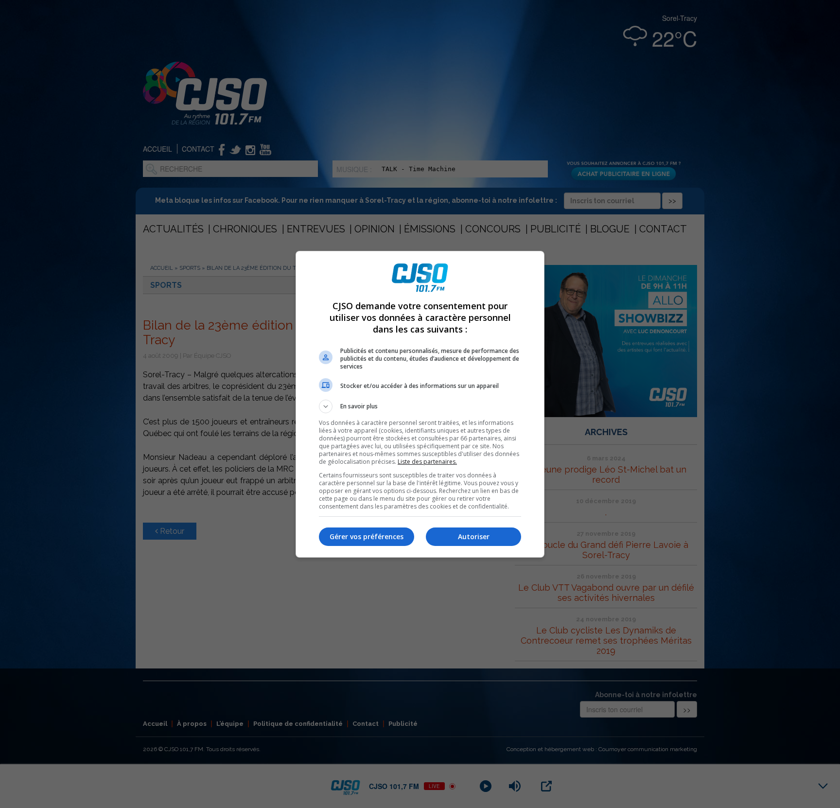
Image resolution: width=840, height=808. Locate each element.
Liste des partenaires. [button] (427, 461)
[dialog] (420, 404)
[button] (420, 406)
